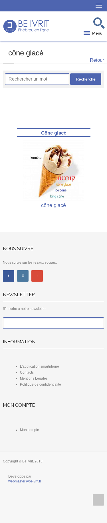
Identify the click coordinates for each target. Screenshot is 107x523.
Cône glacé (53, 133)
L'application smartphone (39, 366)
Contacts (27, 372)
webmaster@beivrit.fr (24, 481)
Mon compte (29, 430)
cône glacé (53, 205)
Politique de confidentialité (40, 384)
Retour (96, 60)
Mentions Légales (34, 378)
